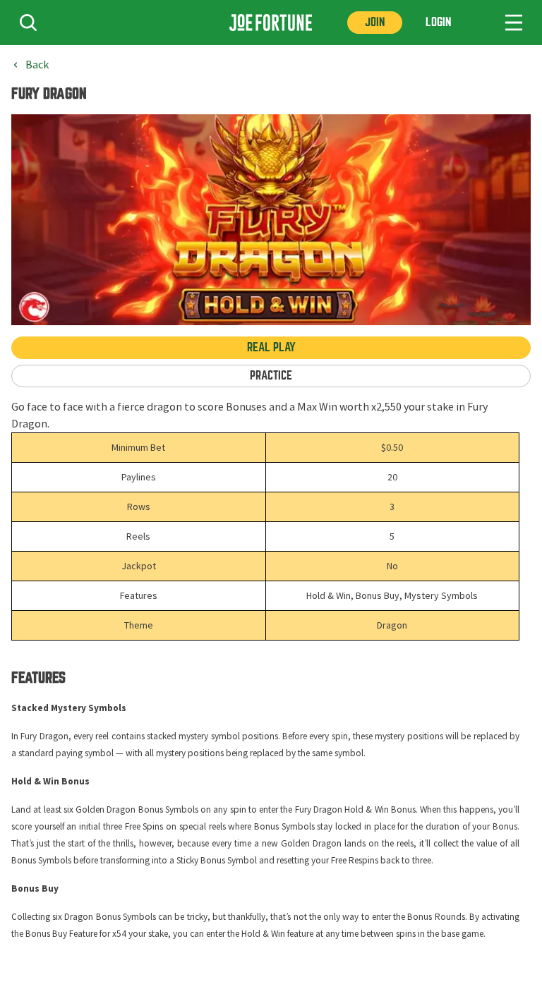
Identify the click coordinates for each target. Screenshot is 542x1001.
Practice (271, 376)
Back (37, 65)
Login (438, 22)
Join (375, 22)
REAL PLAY (271, 347)
